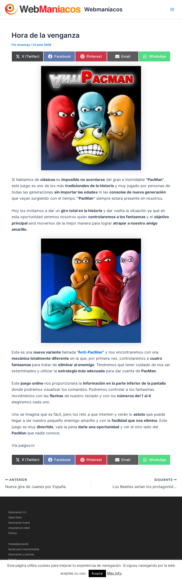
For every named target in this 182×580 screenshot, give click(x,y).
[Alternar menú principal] (172, 9)
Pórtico (12, 533)
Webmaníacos (103, 9)
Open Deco (15, 517)
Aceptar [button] (97, 573)
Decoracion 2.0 (17, 512)
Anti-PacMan (90, 352)
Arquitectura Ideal (19, 527)
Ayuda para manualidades (23, 549)
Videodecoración (18, 544)
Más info (114, 573)
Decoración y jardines (21, 554)
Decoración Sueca (19, 522)
